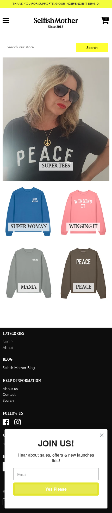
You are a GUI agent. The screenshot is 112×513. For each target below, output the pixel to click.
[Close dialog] (102, 435)
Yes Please (56, 489)
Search (8, 400)
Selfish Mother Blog (19, 368)
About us (10, 389)
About (8, 348)
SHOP (8, 342)
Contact (9, 395)
